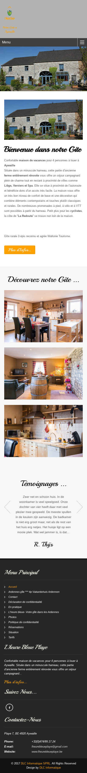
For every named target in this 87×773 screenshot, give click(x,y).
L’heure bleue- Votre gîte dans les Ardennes (33, 612)
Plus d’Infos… (19, 249)
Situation (13, 632)
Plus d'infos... (15, 682)
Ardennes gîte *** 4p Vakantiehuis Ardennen (34, 591)
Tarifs (11, 637)
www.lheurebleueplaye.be (47, 751)
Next (79, 507)
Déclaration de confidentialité (25, 602)
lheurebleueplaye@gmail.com (50, 746)
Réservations (16, 627)
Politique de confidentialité (23, 622)
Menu (6, 42)
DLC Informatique (50, 767)
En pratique (15, 607)
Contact (12, 596)
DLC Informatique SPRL (35, 763)
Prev (7, 507)
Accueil (12, 586)
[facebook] (9, 707)
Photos (12, 617)
